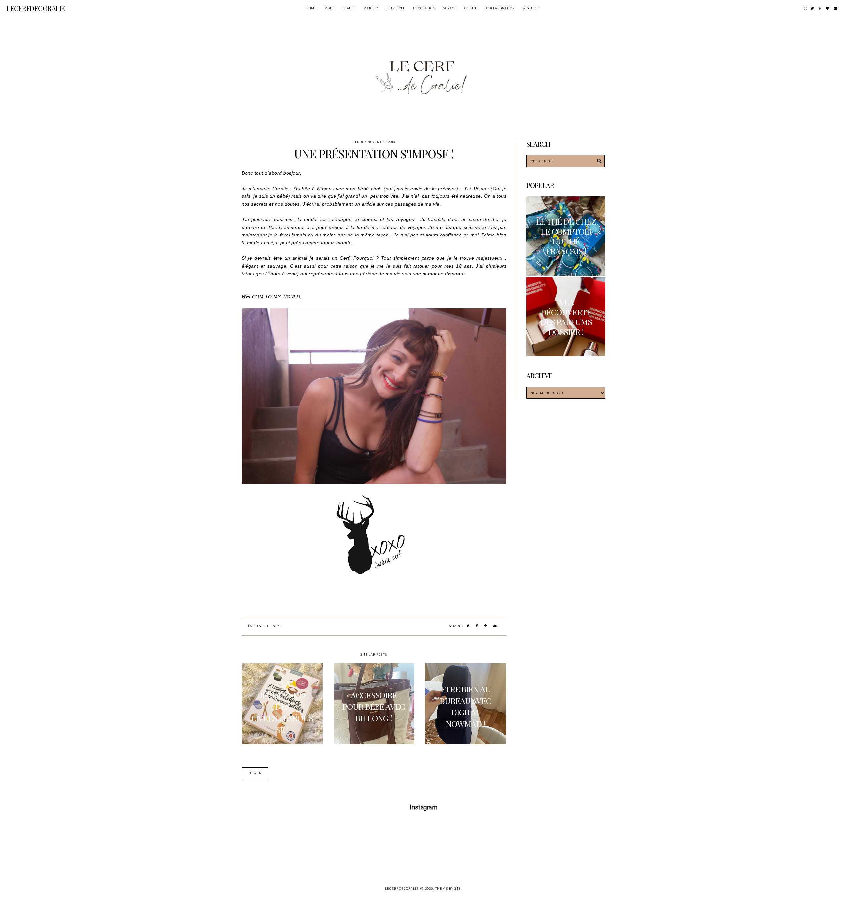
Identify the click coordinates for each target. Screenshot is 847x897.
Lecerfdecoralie (36, 8)
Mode (329, 8)
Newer (254, 773)
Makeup (370, 8)
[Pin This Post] (485, 626)
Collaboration (500, 8)
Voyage (450, 8)
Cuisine (471, 8)
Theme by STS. (448, 888)
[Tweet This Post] (468, 626)
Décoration (424, 8)
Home (311, 8)
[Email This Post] (495, 626)
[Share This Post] (477, 626)
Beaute (349, 8)
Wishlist (531, 8)
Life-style (395, 8)
